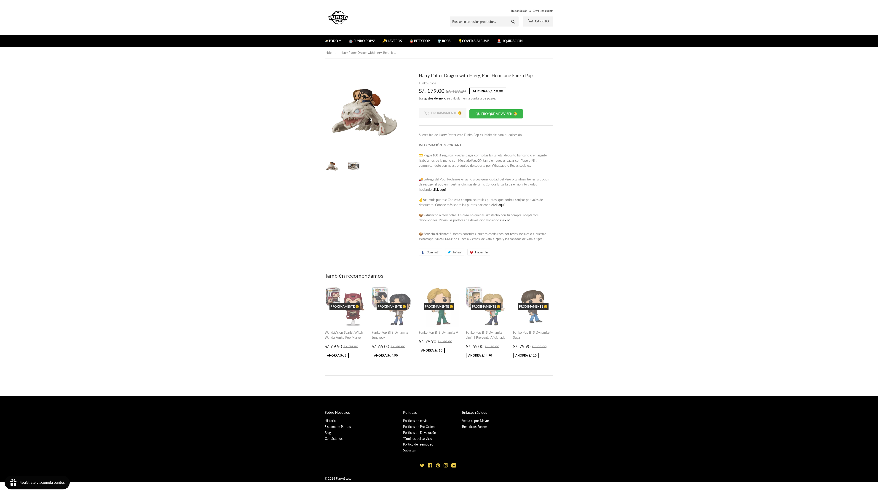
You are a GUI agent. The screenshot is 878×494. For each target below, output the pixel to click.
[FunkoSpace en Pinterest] (438, 466)
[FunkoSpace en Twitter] (422, 466)
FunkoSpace (343, 478)
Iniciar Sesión (519, 11)
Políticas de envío (415, 421)
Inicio (328, 52)
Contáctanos (334, 438)
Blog (328, 433)
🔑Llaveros (392, 41)
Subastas (409, 450)
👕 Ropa (444, 41)
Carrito (541, 21)
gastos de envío (435, 98)
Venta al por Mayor (475, 421)
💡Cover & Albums (474, 41)
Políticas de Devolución (419, 433)
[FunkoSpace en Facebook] (430, 466)
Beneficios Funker (474, 427)
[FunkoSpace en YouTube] (453, 466)
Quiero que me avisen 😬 (496, 114)
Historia (330, 421)
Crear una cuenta (543, 11)
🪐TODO (332, 41)
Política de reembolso (418, 444)
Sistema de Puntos (338, 427)
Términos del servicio (417, 438)
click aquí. (439, 189)
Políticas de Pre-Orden (419, 427)
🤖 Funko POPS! (362, 41)
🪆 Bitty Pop (420, 41)
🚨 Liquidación (510, 41)
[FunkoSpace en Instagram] (446, 466)
